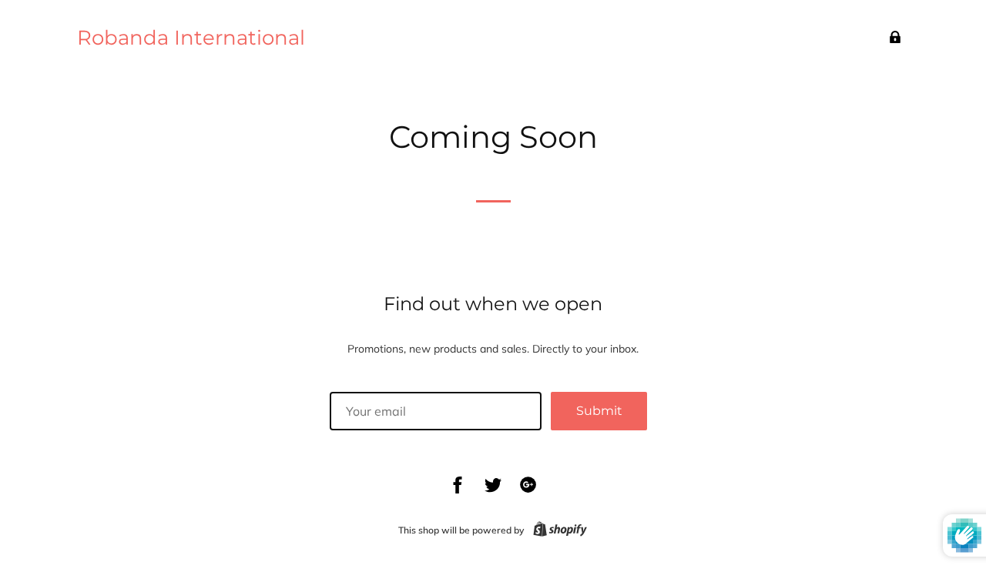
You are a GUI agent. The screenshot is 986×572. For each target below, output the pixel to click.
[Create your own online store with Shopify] (557, 530)
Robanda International (191, 37)
